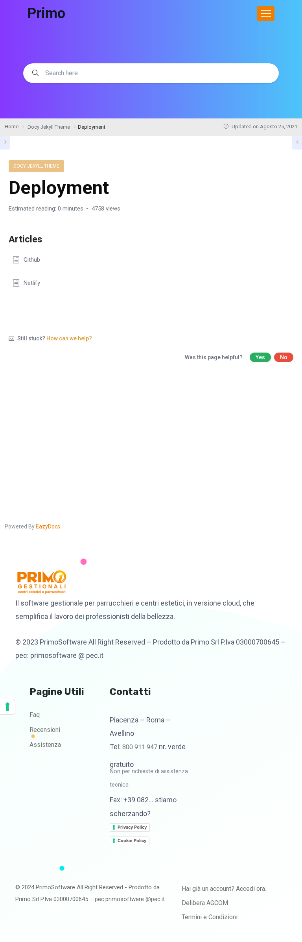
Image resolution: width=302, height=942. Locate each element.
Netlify (32, 282)
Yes (260, 357)
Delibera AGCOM (205, 903)
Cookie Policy (132, 840)
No (283, 357)
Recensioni (44, 729)
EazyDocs (48, 526)
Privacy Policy (132, 827)
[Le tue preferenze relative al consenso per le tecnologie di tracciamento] (7, 706)
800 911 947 (139, 747)
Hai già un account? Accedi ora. (224, 888)
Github (32, 259)
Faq (34, 715)
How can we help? (69, 338)
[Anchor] (47, 238)
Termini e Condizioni (210, 917)
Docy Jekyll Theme (36, 166)
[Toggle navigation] (265, 13)
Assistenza (45, 744)
